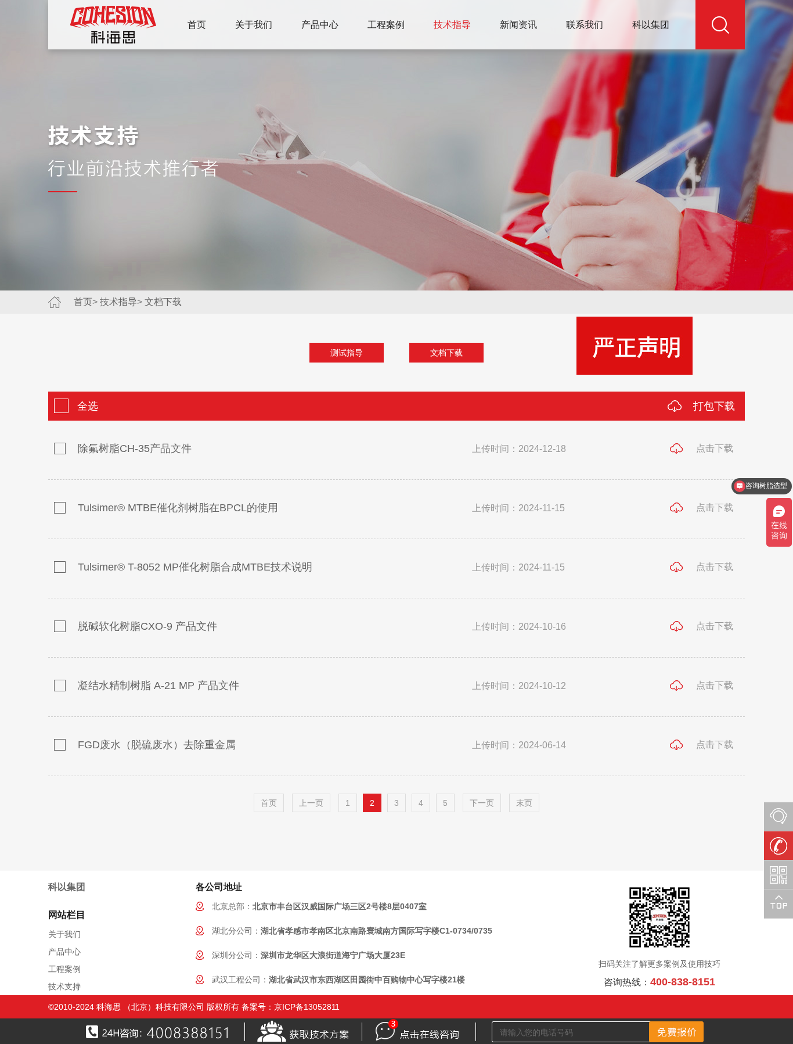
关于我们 (253, 25)
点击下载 (714, 448)
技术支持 (64, 986)
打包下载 (714, 406)
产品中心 (319, 25)
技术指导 (452, 25)
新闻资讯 (518, 25)
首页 (197, 25)
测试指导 (346, 352)
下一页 (482, 803)
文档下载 (163, 302)
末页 (524, 803)
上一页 (311, 803)
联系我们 (584, 25)
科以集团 (650, 25)
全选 (86, 406)
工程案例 (386, 25)
